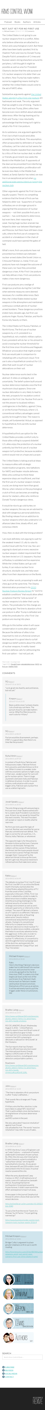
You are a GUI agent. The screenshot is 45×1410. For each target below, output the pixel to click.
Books (17, 22)
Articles (37, 22)
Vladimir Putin (13, 666)
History (11, 682)
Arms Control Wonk (22, 11)
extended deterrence (28, 664)
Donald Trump (15, 664)
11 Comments (29, 31)
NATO (37, 664)
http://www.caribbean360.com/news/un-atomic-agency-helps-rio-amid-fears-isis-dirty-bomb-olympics (22, 1018)
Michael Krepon (9, 31)
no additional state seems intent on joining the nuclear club (22, 181)
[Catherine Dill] (22, 1279)
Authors (27, 22)
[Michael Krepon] (22, 1308)
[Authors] (22, 1338)
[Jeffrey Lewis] (22, 1323)
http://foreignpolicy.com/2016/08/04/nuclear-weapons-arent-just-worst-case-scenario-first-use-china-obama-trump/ (24, 1254)
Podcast (8, 22)
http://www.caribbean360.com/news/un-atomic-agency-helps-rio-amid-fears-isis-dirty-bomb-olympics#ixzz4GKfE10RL (22, 1069)
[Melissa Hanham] (22, 1294)
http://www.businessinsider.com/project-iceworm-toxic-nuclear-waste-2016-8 (22, 1221)
